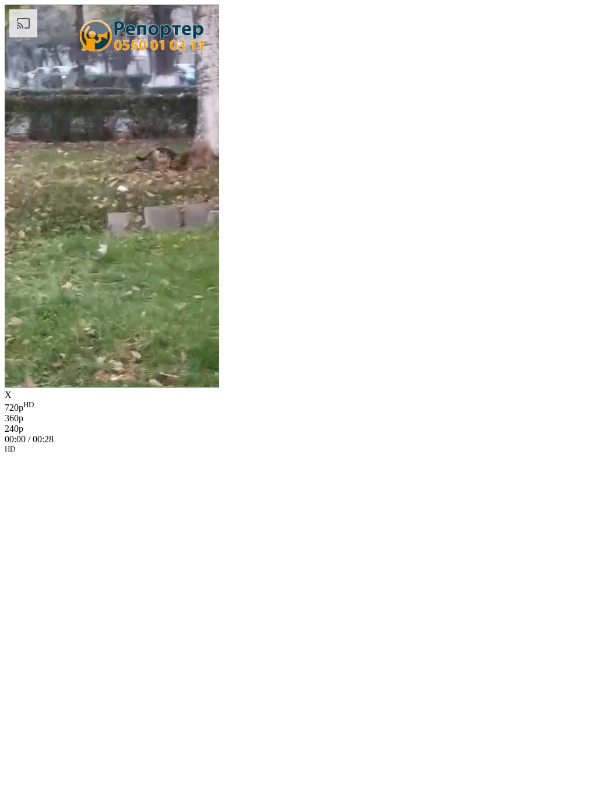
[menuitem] (298, 406)
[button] (298, 451)
